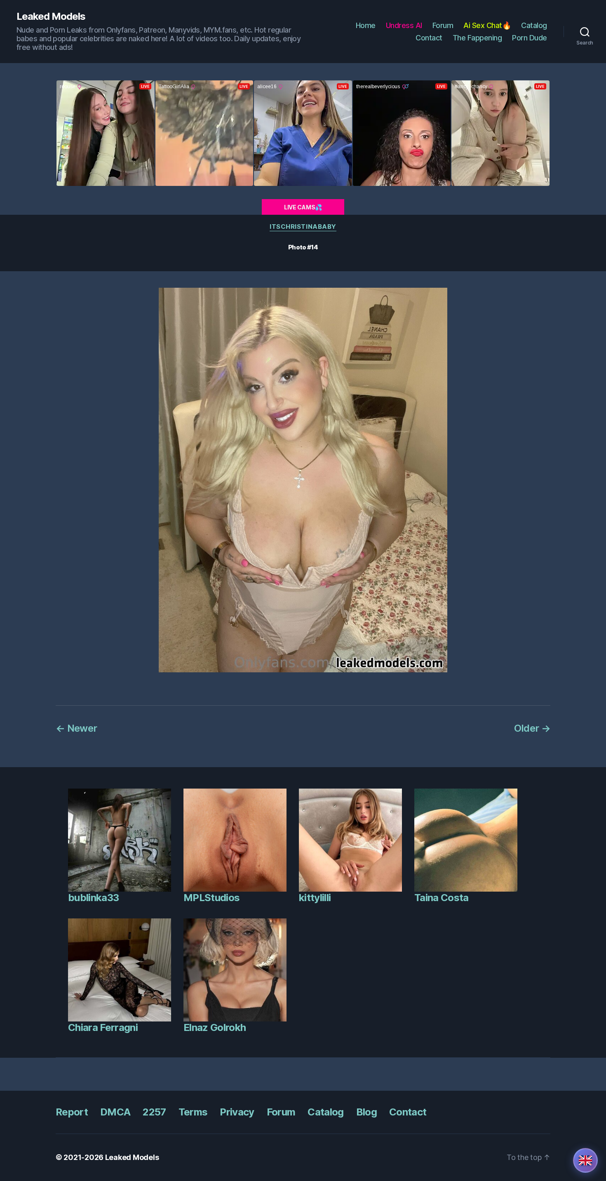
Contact (429, 37)
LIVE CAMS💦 (303, 207)
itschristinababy (303, 226)
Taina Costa (441, 898)
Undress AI (404, 25)
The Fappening (477, 37)
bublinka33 (93, 898)
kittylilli (315, 898)
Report (72, 1112)
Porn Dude (529, 37)
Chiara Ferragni (103, 1027)
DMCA (115, 1112)
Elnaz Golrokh (214, 1027)
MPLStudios (211, 898)
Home (366, 25)
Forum (442, 25)
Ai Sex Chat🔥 (487, 25)
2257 (154, 1112)
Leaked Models (50, 16)
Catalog (534, 25)
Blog (366, 1112)
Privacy (237, 1112)
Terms (193, 1112)
